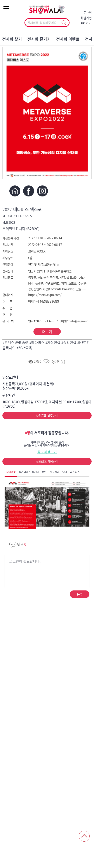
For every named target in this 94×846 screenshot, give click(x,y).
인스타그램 (42, 190)
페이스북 (28, 190)
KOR (84, 23)
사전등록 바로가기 (47, 415)
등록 (79, 594)
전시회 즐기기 (39, 39)
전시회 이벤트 (68, 39)
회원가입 (86, 18)
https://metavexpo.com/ (45, 294)
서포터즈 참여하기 (47, 461)
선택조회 (63, 22)
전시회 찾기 (12, 39)
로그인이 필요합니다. (24, 561)
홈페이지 (15, 190)
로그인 (87, 12)
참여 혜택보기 (47, 451)
